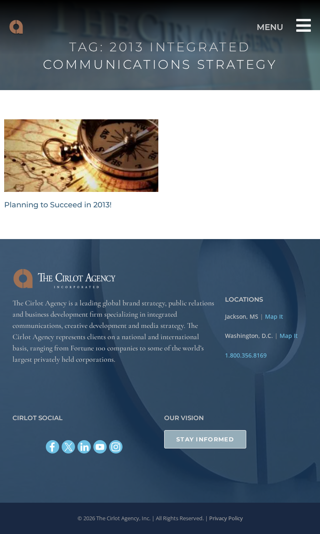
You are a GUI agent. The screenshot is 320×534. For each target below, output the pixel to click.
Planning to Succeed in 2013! (58, 204)
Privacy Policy (226, 518)
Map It (274, 316)
